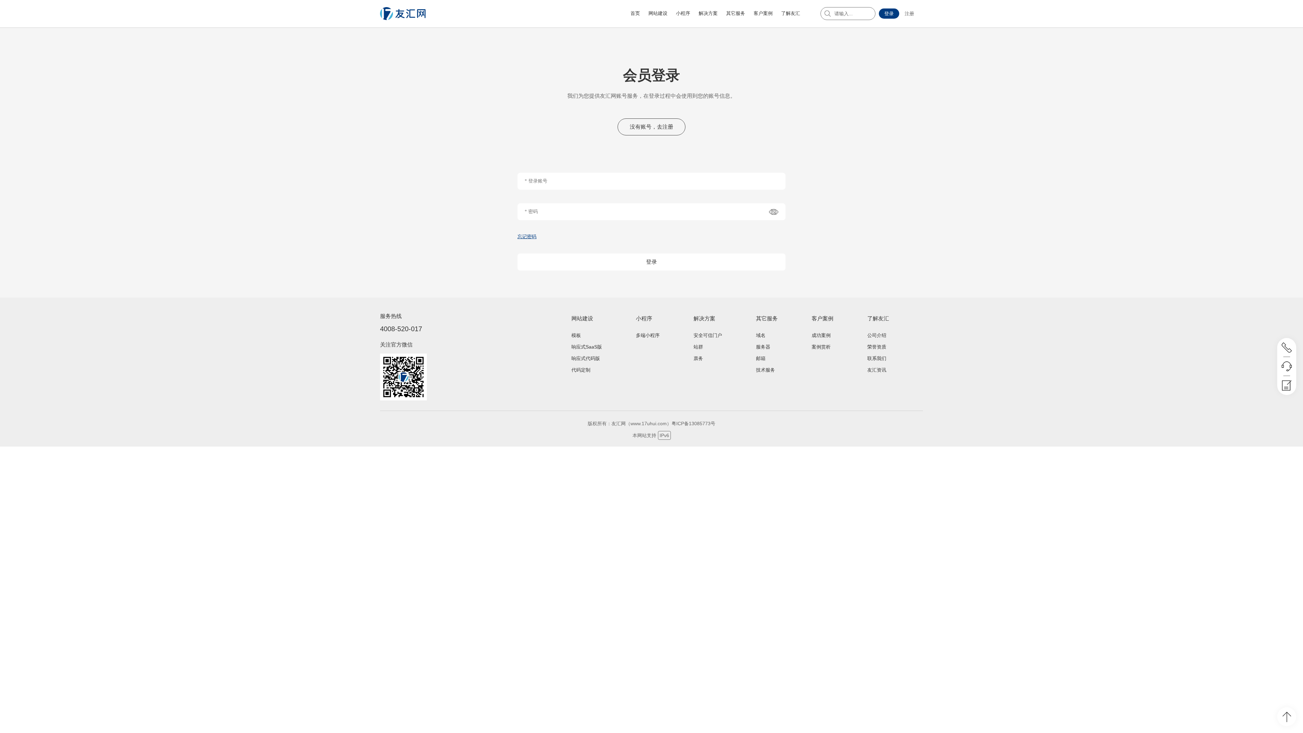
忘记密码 (526, 236)
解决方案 (708, 13)
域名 (761, 335)
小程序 (683, 13)
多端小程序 (648, 335)
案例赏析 (821, 347)
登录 (889, 13)
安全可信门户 (708, 335)
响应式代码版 (585, 358)
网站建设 (657, 13)
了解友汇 (790, 13)
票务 (698, 358)
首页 (635, 13)
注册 (909, 13)
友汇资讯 (876, 370)
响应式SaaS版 (586, 347)
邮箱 (761, 358)
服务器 (763, 347)
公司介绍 (876, 335)
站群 (698, 347)
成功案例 (821, 335)
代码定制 (580, 370)
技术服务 (765, 370)
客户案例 (763, 13)
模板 (576, 335)
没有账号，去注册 (651, 127)
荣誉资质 (876, 347)
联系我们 (876, 358)
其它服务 (735, 13)
